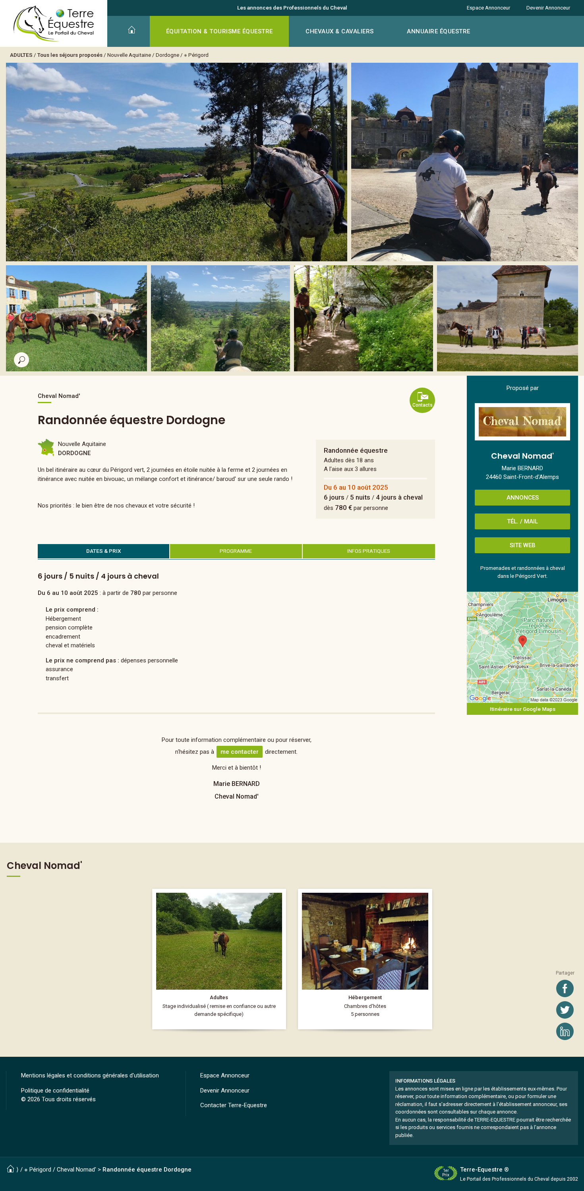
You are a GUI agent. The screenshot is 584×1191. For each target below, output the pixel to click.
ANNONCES (523, 497)
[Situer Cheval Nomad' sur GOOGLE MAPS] (522, 647)
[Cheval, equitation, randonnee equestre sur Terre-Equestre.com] (54, 24)
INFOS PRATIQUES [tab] (368, 551)
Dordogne (167, 55)
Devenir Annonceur (548, 7)
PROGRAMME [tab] (236, 551)
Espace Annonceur (488, 7)
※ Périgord (196, 55)
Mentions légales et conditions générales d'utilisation (90, 1075)
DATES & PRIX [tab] (103, 551)
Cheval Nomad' (76, 1169)
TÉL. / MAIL (522, 521)
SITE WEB (523, 545)
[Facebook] (565, 988)
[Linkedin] (565, 1031)
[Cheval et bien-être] (219, 959)
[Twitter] (565, 1010)
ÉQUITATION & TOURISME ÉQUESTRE (219, 31)
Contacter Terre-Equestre (233, 1105)
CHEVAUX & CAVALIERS (340, 31)
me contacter (239, 751)
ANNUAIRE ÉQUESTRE (438, 31)
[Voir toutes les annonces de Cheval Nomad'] (522, 421)
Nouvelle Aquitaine (129, 55)
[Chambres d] (365, 959)
